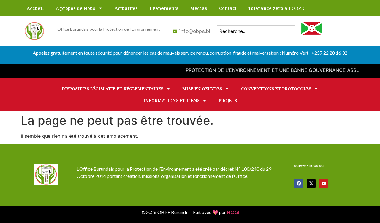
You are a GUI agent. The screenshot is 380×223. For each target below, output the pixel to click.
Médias (198, 8)
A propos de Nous (75, 8)
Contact (227, 8)
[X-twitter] (311, 183)
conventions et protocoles (276, 88)
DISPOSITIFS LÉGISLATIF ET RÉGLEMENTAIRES (112, 88)
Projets (227, 100)
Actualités (126, 8)
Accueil (35, 8)
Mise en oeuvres (202, 88)
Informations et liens (171, 100)
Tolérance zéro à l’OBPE (276, 8)
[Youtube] (323, 183)
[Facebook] (298, 183)
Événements (164, 8)
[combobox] (256, 31)
